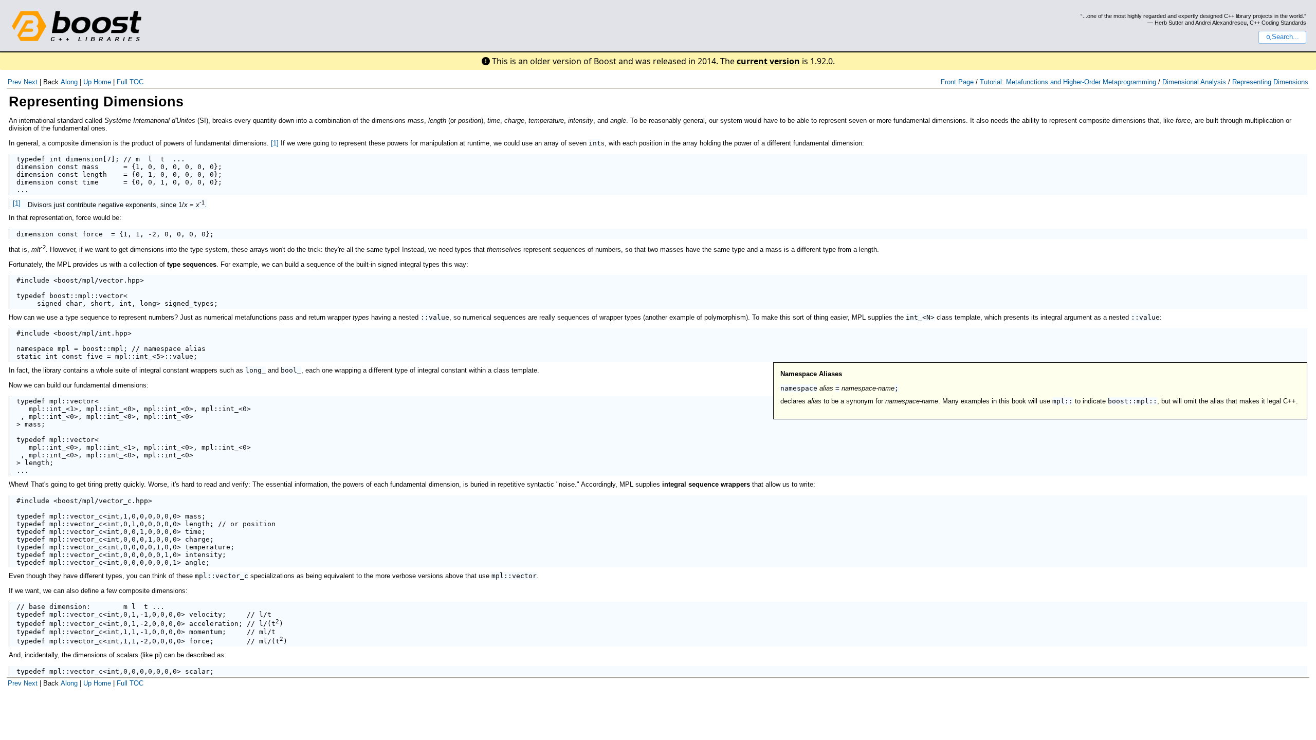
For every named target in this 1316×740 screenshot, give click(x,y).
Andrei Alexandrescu (1221, 23)
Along (69, 82)
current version (768, 61)
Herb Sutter (1169, 23)
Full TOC (130, 82)
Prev (15, 82)
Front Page (957, 82)
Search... (1285, 37)
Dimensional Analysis (1194, 82)
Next (31, 82)
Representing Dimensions (1270, 82)
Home (102, 82)
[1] (275, 143)
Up (87, 82)
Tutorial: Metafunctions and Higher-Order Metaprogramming (1068, 82)
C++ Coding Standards (1278, 23)
